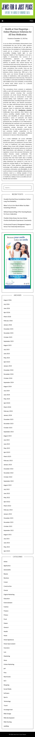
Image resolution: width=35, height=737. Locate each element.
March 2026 (7, 316)
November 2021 (8, 522)
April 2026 (7, 312)
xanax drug (6, 148)
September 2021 (9, 530)
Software (6, 693)
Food (5, 619)
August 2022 (7, 485)
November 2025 (8, 333)
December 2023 (8, 419)
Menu (31, 21)
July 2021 (7, 538)
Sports (6, 697)
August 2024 (7, 386)
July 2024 (7, 390)
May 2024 (7, 399)
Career (6, 582)
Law (5, 652)
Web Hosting (8, 722)
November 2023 (8, 423)
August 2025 (7, 345)
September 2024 (9, 382)
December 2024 (8, 370)
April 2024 (7, 403)
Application (7, 565)
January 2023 (8, 464)
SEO (5, 681)
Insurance (7, 648)
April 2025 (7, 362)
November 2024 (8, 374)
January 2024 (8, 415)
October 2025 (8, 337)
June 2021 (7, 543)
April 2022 (7, 501)
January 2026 (8, 325)
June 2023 (7, 444)
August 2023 (7, 436)
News (5, 660)
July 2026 (7, 304)
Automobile (7, 570)
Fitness (6, 615)
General (6, 627)
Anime (5, 561)
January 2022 (8, 514)
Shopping (6, 685)
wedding (6, 726)
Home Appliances (9, 639)
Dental (6, 590)
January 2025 (8, 366)
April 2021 (7, 551)
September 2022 (9, 481)
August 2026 (7, 300)
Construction (8, 586)
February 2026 (8, 320)
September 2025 (9, 341)
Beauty (6, 574)
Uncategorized (8, 709)
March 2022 (7, 506)
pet (5, 668)
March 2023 (7, 456)
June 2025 (7, 353)
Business (6, 578)
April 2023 (7, 452)
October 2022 (8, 477)
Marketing (7, 656)
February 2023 (8, 460)
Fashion (6, 607)
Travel (6, 705)
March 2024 (7, 407)
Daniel (17, 41)
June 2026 (7, 308)
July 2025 (7, 349)
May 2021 (7, 547)
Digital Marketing (9, 594)
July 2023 (7, 440)
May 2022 (7, 497)
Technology (7, 701)
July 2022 (7, 489)
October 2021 (8, 526)
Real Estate (7, 676)
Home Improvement (9, 644)
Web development (9, 718)
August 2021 (7, 534)
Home (5, 635)
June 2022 (7, 493)
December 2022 (8, 469)
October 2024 (8, 378)
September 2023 (9, 431)
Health (6, 631)
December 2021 (8, 518)
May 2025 (7, 358)
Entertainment (8, 602)
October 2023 (8, 427)
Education (7, 598)
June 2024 (7, 395)
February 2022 (8, 510)
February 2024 (8, 411)
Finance (6, 611)
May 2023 (7, 448)
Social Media (7, 689)
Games (6, 623)
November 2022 (8, 473)
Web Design (7, 713)
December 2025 (8, 329)
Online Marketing (9, 664)
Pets (5, 672)
